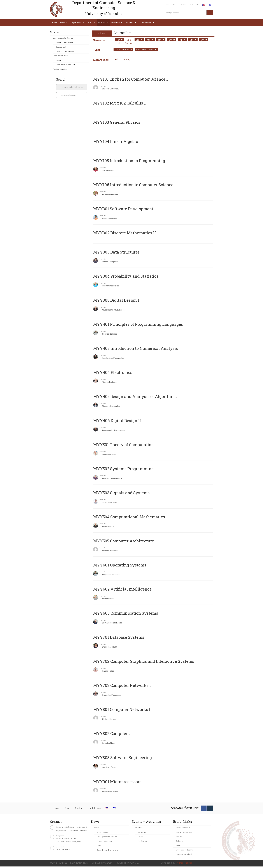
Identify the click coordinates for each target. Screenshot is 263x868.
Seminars (142, 832)
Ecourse (179, 836)
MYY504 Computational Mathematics (129, 516)
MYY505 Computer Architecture (123, 540)
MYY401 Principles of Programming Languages (138, 324)
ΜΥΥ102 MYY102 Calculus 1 (119, 103)
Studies (101, 22)
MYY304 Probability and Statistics (125, 276)
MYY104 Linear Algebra (115, 141)
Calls (99, 845)
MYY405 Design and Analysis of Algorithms (135, 396)
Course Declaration (184, 832)
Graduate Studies (60, 55)
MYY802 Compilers (111, 733)
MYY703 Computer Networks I (122, 685)
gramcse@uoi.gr (63, 849)
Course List (61, 46)
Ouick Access (145, 22)
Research (115, 22)
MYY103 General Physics (116, 122)
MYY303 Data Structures (116, 252)
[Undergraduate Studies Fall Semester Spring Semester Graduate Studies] (71, 87)
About (175, 5)
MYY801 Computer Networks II (122, 709)
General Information (64, 42)
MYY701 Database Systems (118, 637)
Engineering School (184, 854)
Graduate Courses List (65, 64)
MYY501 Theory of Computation (123, 444)
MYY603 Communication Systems (125, 613)
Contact (183, 5)
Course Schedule (183, 827)
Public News (102, 832)
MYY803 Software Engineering (122, 757)
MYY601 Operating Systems (119, 565)
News (62, 22)
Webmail (179, 845)
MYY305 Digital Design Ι (116, 300)
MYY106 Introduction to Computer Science (133, 184)
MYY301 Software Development (123, 208)
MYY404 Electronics (112, 372)
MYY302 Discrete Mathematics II (124, 232)
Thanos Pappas (183, 862)
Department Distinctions (107, 849)
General (59, 60)
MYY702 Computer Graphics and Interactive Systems (143, 661)
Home (167, 5)
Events (140, 836)
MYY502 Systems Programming (123, 468)
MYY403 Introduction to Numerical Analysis (135, 348)
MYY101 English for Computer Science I (130, 79)
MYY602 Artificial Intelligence (122, 589)
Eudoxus (179, 841)
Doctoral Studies (60, 69)
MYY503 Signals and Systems (121, 492)
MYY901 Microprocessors (117, 781)
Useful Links (194, 5)
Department (76, 22)
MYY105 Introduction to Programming (129, 160)
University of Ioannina (185, 849)
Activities (129, 22)
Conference (142, 841)
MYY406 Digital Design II (117, 420)
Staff (90, 22)
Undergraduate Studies (63, 37)
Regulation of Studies (65, 51)
